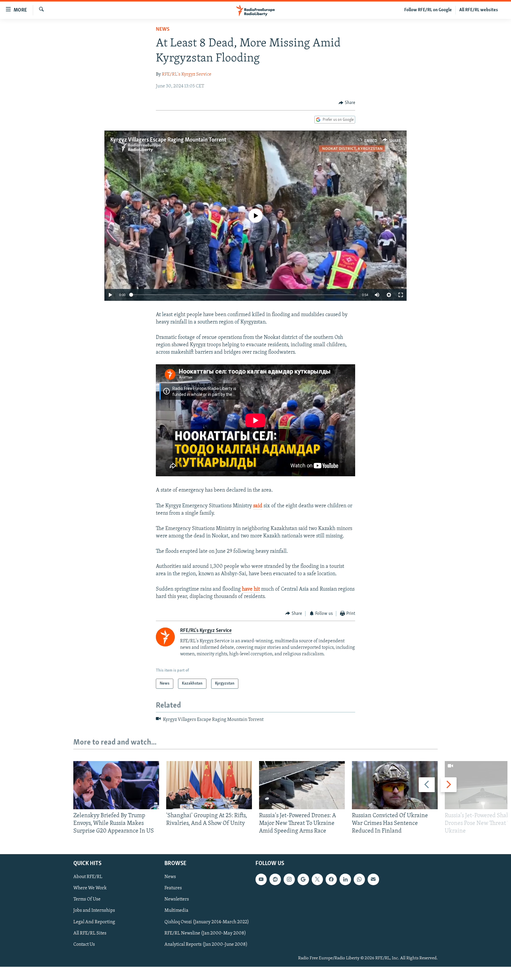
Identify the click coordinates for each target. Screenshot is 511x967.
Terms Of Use (87, 899)
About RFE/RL (87, 877)
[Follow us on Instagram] (289, 879)
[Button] (347, 103)
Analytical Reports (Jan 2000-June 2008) (206, 944)
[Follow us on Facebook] (331, 879)
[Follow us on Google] (303, 879)
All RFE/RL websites (478, 10)
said (257, 506)
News (162, 29)
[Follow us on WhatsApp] (359, 879)
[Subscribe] (373, 879)
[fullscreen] (401, 295)
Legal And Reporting (94, 922)
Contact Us (84, 944)
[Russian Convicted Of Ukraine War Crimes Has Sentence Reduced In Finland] (395, 785)
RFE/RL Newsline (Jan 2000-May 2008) (205, 933)
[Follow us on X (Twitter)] (317, 879)
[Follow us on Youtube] (261, 879)
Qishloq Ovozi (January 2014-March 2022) (206, 922)
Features (173, 888)
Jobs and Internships (94, 911)
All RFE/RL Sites (89, 933)
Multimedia (176, 911)
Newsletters (176, 899)
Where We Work (90, 888)
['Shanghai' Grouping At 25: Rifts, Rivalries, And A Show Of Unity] (209, 785)
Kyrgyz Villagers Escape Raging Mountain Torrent (168, 140)
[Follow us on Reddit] (275, 879)
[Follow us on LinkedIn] (345, 879)
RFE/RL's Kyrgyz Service (186, 74)
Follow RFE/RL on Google (428, 10)
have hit (251, 589)
